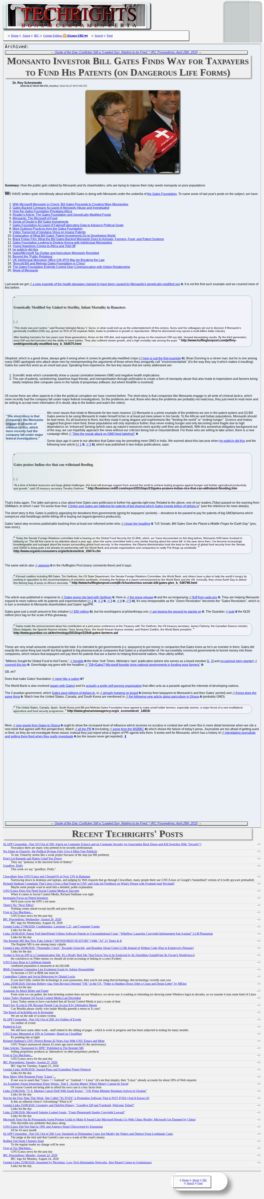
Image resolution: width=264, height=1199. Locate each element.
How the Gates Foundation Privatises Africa (42, 211)
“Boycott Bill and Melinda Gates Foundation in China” (49, 263)
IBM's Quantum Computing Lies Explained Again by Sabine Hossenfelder (48, 969)
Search (99, 35)
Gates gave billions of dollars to (73, 693)
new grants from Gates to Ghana (38, 725)
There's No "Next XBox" (18, 905)
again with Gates (62, 685)
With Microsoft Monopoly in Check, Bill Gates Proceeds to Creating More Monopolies (70, 204)
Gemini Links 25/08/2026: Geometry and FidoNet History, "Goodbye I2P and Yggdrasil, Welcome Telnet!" (69, 1105)
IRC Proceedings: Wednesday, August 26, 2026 (32, 919)
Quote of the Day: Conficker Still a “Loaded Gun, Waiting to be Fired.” (102, 52)
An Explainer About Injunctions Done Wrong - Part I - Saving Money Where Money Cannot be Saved (65, 1083)
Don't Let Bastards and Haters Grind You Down (32, 858)
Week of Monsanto (25, 270)
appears (43, 565)
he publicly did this (25, 249)
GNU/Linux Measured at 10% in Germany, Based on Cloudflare (42, 1033)
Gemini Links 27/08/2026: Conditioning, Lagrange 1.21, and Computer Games (51, 926)
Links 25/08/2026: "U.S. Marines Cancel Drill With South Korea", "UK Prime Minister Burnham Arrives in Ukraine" (75, 1091)
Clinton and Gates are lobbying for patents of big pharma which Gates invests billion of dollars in (133, 506)
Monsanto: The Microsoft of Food (35, 218)
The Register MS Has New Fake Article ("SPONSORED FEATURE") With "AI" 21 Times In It (62, 940)
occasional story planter (236, 661)
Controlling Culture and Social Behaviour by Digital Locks (39, 976)
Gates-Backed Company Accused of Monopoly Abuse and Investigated (61, 207)
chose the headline (137, 523)
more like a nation (67, 678)
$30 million (81, 611)
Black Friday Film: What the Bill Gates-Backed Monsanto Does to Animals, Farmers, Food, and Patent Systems (88, 239)
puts (231, 611)
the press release (141, 597)
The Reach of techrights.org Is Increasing (28, 1012)
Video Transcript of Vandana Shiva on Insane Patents (49, 232)
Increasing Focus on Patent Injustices (25, 898)
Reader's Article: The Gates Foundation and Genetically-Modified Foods (62, 214)
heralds (78, 661)
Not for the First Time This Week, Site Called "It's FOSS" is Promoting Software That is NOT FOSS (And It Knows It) (76, 1098)
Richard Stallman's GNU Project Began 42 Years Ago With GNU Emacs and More (54, 1041)
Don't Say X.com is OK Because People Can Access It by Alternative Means (50, 1005)
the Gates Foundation (162, 194)
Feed (110, 35)
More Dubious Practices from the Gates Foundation (48, 228)
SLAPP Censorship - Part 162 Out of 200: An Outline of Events (42, 1019)
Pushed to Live (12, 1026)
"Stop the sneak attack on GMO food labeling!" (103, 433)
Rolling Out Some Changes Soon (23, 1141)
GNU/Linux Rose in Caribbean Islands (27, 962)
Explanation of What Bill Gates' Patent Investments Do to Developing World (64, 235)
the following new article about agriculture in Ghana (164, 696)
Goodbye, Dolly (13, 865)
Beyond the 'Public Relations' (33, 256)
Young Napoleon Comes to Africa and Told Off (44, 246)
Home (15, 35)
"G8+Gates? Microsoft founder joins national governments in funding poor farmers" (144, 664)
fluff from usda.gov (204, 597)
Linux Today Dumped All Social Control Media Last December (42, 998)
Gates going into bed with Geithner (88, 597)
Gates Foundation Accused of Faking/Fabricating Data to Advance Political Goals (68, 225)
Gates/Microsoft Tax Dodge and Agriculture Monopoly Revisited (56, 253)
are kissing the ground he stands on (176, 611)
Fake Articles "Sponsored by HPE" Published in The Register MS (43, 1048)
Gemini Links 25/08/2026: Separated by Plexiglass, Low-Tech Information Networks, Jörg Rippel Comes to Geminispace (77, 1162)
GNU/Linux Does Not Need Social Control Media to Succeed (41, 890)
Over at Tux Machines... (18, 912)
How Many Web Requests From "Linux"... (29, 1076)
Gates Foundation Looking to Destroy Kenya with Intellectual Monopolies (62, 242)
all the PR (84, 729)
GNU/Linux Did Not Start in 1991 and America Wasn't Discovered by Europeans (53, 1126)
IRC (36, 35)
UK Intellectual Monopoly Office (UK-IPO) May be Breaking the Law (59, 260)
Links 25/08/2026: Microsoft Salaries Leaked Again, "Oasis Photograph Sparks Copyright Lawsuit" (64, 1112)
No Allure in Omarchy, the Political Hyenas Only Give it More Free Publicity (50, 851)
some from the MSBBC (128, 729)
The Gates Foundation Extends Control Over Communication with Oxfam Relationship (71, 267)
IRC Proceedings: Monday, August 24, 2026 (30, 1155)
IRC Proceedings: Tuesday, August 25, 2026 (30, 1062)
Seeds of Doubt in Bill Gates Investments (40, 221)
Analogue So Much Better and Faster (26, 990)
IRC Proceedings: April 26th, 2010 (174, 52)
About (26, 35)
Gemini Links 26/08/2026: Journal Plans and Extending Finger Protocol (47, 1069)
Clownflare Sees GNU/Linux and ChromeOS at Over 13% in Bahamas (46, 876)
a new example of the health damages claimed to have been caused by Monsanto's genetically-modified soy (106, 284)
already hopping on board (120, 693)
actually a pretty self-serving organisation (114, 685)
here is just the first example (162, 358)
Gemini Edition (52, 35)
